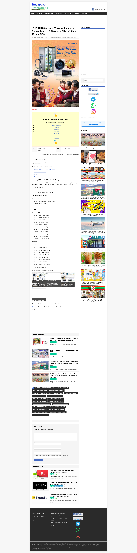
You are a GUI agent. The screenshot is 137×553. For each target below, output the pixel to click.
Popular (76, 13)
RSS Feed (57, 138)
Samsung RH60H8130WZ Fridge (56, 390)
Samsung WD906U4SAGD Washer (40, 412)
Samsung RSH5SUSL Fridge (71, 393)
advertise (72, 543)
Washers (36, 176)
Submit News (35, 520)
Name (35, 442)
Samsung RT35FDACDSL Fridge (55, 396)
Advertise (41, 520)
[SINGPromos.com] (68, 7)
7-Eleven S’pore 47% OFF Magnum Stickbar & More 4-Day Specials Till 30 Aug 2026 (64, 339)
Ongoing (39, 13)
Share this (34, 306)
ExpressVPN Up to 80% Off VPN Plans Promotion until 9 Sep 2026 (62, 471)
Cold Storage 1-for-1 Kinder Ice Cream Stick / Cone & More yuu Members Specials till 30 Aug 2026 (64, 375)
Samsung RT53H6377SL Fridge (39, 401)
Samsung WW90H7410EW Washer (40, 414)
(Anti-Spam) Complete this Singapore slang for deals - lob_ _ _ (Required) (51, 455)
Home (32, 13)
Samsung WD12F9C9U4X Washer (56, 409)
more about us (35, 518)
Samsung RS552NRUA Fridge (55, 393)
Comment (36, 431)
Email (35, 446)
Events (51, 37)
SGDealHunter (44, 37)
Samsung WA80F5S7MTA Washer (40, 406)
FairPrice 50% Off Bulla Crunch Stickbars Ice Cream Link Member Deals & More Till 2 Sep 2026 (64, 363)
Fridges (36, 174)
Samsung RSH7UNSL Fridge (39, 396)
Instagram (56, 131)
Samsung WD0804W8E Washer (40, 409)
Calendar (84, 13)
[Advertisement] (68, 20)
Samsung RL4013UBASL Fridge (40, 393)
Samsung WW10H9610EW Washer (57, 412)
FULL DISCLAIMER (47, 548)
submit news (76, 543)
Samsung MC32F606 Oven (48, 387)
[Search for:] (98, 5)
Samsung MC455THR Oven (62, 387)
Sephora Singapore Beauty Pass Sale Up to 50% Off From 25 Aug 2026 (63, 483)
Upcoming (68, 13)
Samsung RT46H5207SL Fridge (39, 398)
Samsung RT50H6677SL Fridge (56, 398)
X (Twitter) (56, 136)
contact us (82, 543)
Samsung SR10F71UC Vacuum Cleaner (41, 404)
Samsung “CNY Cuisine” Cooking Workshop (44, 169)
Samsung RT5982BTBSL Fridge (56, 401)
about (69, 543)
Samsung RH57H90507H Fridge (40, 390)
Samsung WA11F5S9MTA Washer (60, 404)
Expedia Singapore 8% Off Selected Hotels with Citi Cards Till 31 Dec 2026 (63, 495)
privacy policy (65, 543)
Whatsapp (56, 129)
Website (35, 451)
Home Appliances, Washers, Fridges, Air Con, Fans (64, 37)
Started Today (49, 13)
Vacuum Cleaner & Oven (40, 172)
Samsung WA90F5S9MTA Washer (57, 406)
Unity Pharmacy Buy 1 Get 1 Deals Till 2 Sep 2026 (64, 351)
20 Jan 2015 (36, 37)
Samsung (37, 387)
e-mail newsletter (56, 125)
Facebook (56, 133)
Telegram (56, 127)
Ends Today (59, 13)
